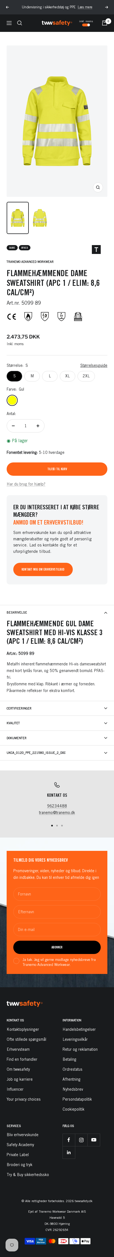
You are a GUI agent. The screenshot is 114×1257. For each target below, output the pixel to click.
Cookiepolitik (73, 1109)
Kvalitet (13, 723)
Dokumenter (17, 738)
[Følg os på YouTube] (93, 1140)
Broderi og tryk (19, 1164)
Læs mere (85, 7)
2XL (86, 376)
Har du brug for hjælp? (26, 484)
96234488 (57, 806)
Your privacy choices (24, 1099)
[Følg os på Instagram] (81, 1140)
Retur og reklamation (80, 1049)
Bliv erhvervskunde (22, 1135)
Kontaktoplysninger (23, 1029)
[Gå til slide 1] (52, 825)
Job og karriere (20, 1079)
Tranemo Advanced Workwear (30, 261)
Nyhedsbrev (73, 1089)
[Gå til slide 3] (62, 825)
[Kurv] (104, 23)
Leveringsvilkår (75, 1039)
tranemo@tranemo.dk (57, 812)
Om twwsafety (18, 1069)
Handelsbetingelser (79, 1029)
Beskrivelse (17, 612)
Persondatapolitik (77, 1099)
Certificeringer (19, 708)
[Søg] (19, 23)
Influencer (15, 1089)
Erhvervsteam (18, 1049)
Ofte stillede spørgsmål (26, 1039)
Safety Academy (20, 1145)
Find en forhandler (22, 1059)
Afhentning (72, 1079)
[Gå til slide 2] (57, 825)
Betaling (69, 1059)
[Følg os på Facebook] (69, 1140)
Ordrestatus (72, 1069)
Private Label (18, 1154)
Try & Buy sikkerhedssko (28, 1174)
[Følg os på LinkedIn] (69, 1152)
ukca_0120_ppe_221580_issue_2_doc (36, 752)
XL (67, 376)
